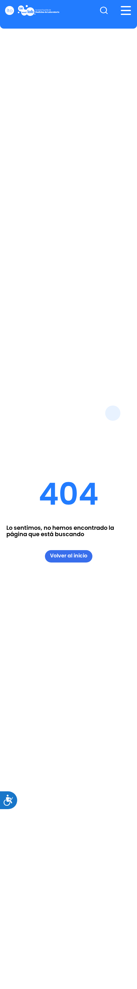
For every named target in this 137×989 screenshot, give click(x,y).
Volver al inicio (68, 555)
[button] (126, 10)
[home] (32, 10)
